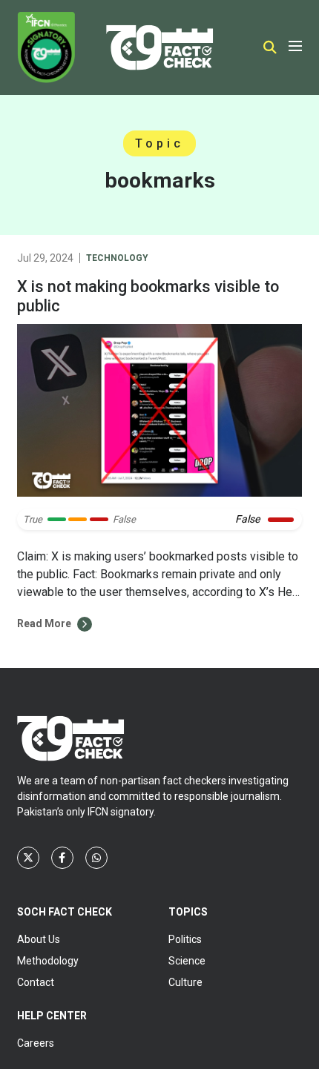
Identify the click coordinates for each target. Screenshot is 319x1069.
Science (186, 961)
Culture (185, 982)
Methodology (48, 961)
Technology (117, 258)
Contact (35, 982)
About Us (38, 939)
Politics (185, 939)
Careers (35, 1043)
